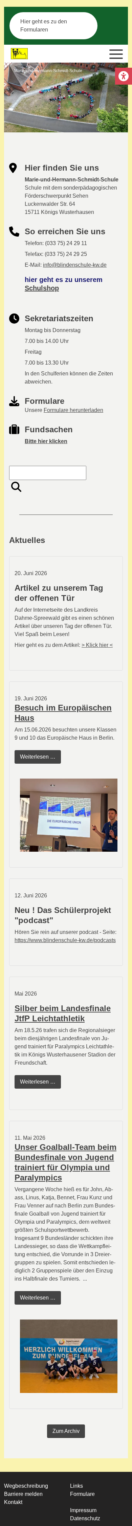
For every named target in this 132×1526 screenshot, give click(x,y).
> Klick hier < (97, 645)
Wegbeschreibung (26, 1486)
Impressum (83, 1510)
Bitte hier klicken (46, 441)
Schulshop (42, 288)
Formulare (82, 1494)
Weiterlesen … (40, 759)
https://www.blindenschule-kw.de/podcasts (65, 940)
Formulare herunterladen (73, 410)
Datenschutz (85, 1518)
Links (76, 1486)
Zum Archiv (66, 1431)
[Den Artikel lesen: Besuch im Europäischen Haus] (68, 815)
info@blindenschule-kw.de (75, 265)
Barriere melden (23, 1494)
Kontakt (13, 1502)
